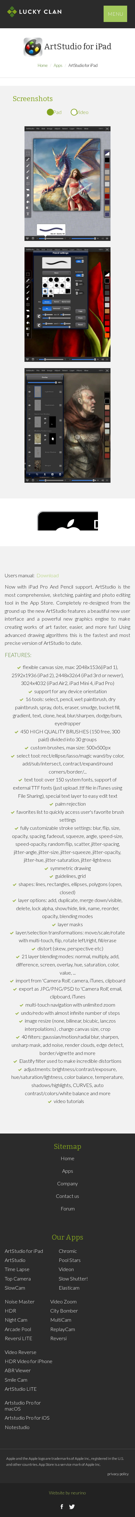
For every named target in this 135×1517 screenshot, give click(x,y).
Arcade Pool (18, 1329)
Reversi (58, 1338)
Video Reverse (20, 1352)
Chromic (68, 1251)
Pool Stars (70, 1260)
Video (82, 112)
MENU (115, 14)
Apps (58, 65)
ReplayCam (62, 1329)
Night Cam (16, 1320)
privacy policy (118, 1473)
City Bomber (64, 1310)
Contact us (67, 1196)
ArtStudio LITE (21, 1389)
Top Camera (18, 1278)
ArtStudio (15, 1260)
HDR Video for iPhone (28, 1361)
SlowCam (15, 1288)
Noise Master (20, 1301)
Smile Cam (16, 1380)
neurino (78, 1492)
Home (43, 65)
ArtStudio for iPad (24, 1251)
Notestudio (17, 1427)
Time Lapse (17, 1269)
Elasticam (69, 1288)
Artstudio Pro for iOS (27, 1418)
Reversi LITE (18, 1338)
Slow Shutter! (73, 1278)
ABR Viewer (18, 1370)
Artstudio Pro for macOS (23, 1405)
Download (47, 575)
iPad (57, 112)
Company (67, 1183)
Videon (66, 1269)
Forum (68, 1208)
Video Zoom (63, 1301)
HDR (10, 1310)
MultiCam (60, 1320)
